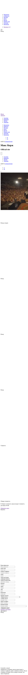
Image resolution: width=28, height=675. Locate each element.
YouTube (6, 157)
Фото (5, 18)
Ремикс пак (7, 21)
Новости (6, 16)
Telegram (6, 161)
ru (7, 137)
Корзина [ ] (7, 27)
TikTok (5, 159)
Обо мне (6, 23)
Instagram (6, 158)
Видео (5, 20)
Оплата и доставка (5, 609)
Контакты (6, 24)
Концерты (6, 14)
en (7, 139)
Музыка (6, 17)
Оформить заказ (5, 508)
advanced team (8, 141)
